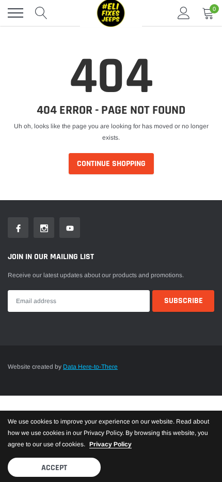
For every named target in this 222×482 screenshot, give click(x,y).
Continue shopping (111, 163)
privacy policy (110, 444)
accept (54, 467)
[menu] (15, 13)
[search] (41, 13)
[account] (184, 13)
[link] (18, 227)
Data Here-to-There (90, 366)
